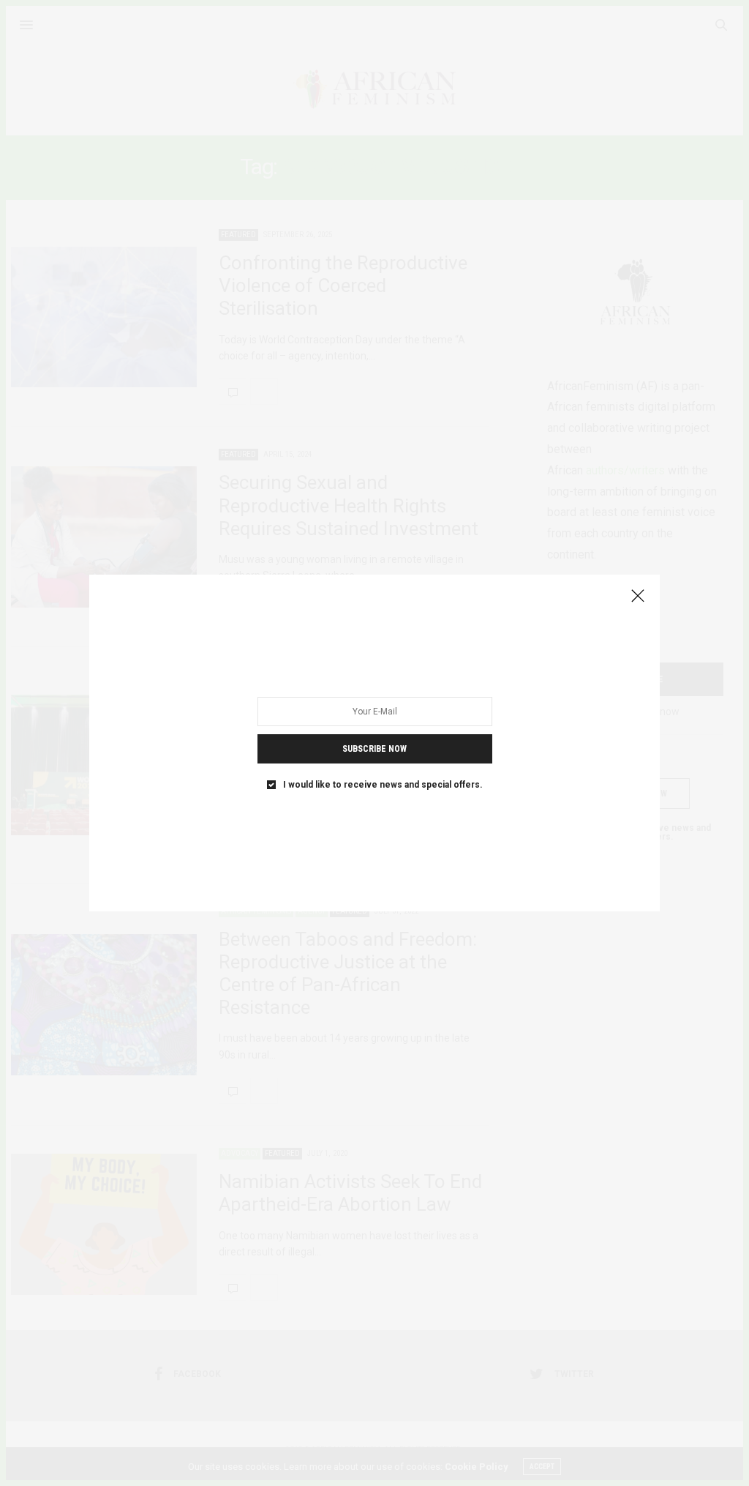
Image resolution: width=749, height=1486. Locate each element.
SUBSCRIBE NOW (374, 749)
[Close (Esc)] (637, 596)
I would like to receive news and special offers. (383, 784)
